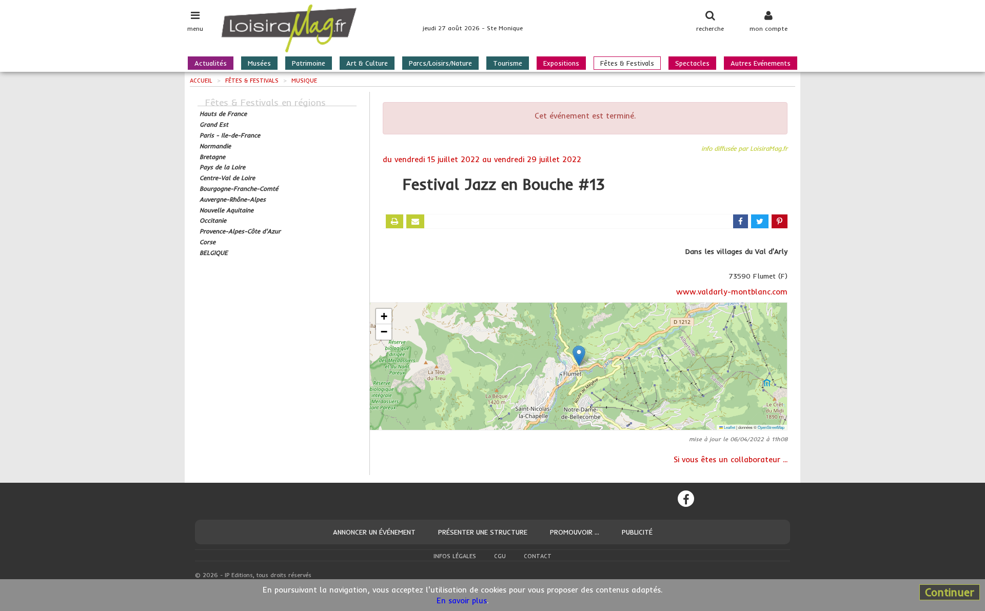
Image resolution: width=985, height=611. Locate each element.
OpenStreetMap (771, 427)
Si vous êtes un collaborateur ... (730, 459)
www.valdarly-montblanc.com (731, 292)
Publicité (637, 532)
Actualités (210, 63)
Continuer (949, 592)
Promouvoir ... (574, 532)
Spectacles (692, 63)
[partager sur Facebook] (740, 221)
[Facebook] (686, 498)
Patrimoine (308, 63)
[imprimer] (394, 221)
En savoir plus (462, 600)
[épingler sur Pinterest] (779, 221)
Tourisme (507, 63)
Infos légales (455, 556)
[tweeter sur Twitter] (760, 221)
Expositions (561, 63)
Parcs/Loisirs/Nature (440, 63)
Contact (537, 556)
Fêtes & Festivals (627, 63)
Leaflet (729, 427)
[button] (579, 355)
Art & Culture (367, 63)
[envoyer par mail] (415, 221)
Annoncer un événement (374, 532)
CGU (500, 556)
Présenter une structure (482, 532)
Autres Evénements (761, 63)
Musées (259, 63)
